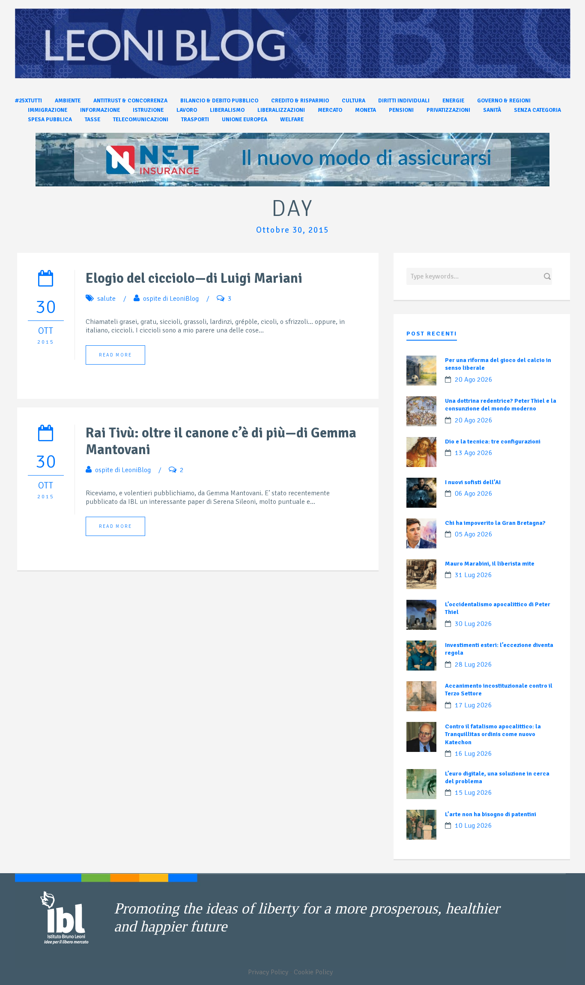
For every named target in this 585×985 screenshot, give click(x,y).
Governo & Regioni (504, 100)
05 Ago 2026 (473, 534)
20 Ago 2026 (473, 379)
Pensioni (401, 110)
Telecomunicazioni (140, 119)
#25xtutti (28, 100)
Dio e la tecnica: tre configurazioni (492, 441)
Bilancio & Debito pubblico (219, 100)
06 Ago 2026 (473, 493)
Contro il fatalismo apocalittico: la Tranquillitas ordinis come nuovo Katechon (493, 734)
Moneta (365, 110)
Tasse (92, 119)
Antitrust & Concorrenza (130, 100)
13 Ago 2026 (473, 453)
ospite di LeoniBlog (171, 298)
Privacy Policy (268, 972)
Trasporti (195, 119)
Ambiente (68, 100)
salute (106, 298)
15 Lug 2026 (473, 792)
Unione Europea (244, 119)
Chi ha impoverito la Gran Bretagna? (495, 523)
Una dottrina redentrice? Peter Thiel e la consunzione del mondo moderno (500, 404)
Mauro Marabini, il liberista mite (489, 563)
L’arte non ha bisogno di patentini (490, 814)
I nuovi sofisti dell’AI (473, 482)
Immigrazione (47, 110)
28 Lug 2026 (473, 664)
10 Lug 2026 (473, 825)
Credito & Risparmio (300, 100)
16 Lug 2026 (473, 753)
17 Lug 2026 (473, 705)
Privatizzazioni (448, 110)
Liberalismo (227, 110)
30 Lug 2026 (473, 624)
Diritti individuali (404, 100)
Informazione (100, 110)
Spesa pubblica (50, 119)
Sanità (492, 110)
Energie (453, 100)
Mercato (330, 110)
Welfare (292, 119)
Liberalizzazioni (281, 110)
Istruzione (148, 110)
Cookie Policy (313, 972)
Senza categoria (537, 110)
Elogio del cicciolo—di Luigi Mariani (194, 278)
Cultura (353, 100)
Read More (115, 355)
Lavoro (186, 110)
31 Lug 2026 (473, 575)
